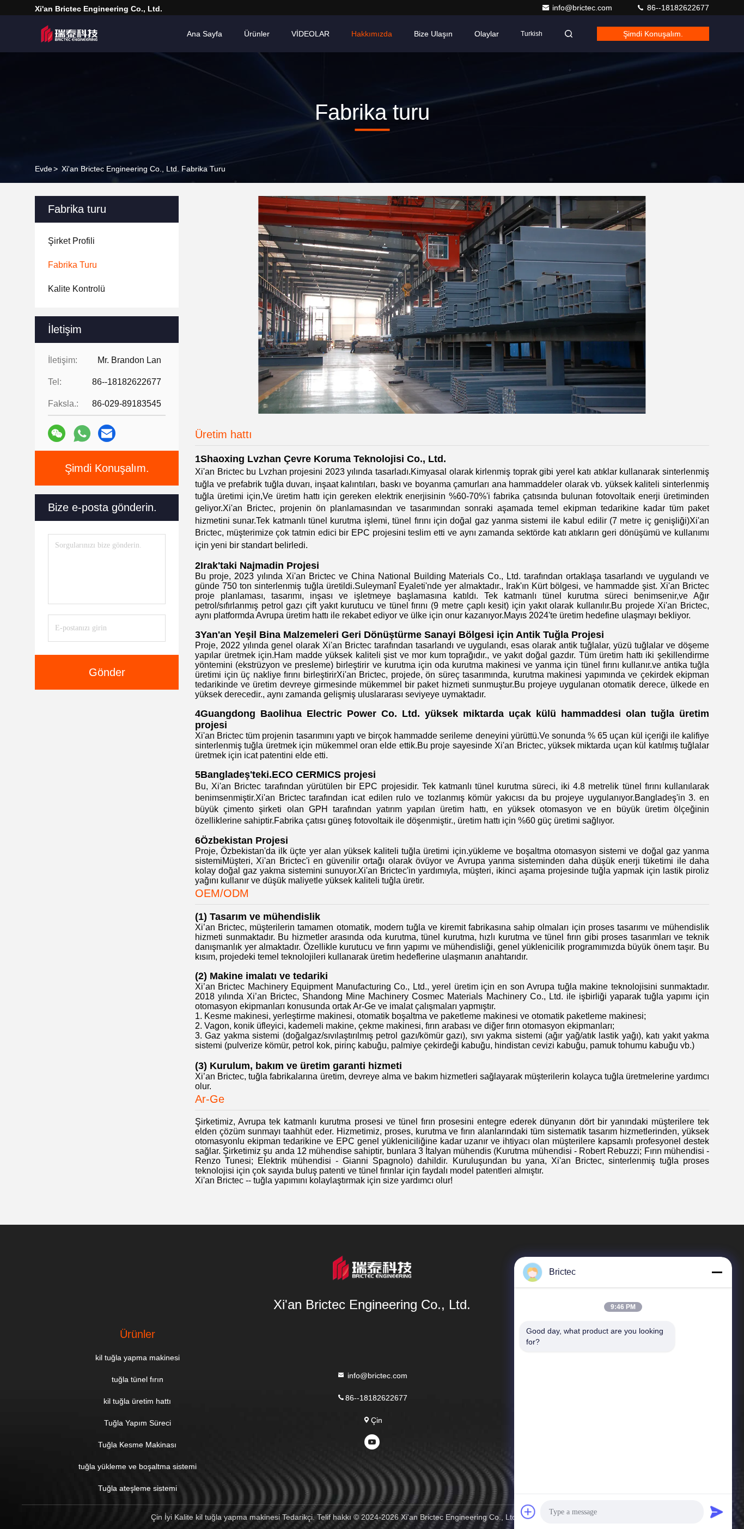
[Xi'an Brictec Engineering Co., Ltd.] (69, 34)
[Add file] (528, 1512)
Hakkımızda (371, 33)
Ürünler (257, 33)
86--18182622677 (677, 7)
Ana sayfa (204, 33)
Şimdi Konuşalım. (653, 33)
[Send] (716, 1512)
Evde (43, 168)
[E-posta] (107, 433)
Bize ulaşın (433, 33)
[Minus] (716, 1272)
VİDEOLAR (310, 33)
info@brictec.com (583, 7)
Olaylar (486, 33)
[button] (354, 411)
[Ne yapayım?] (82, 433)
